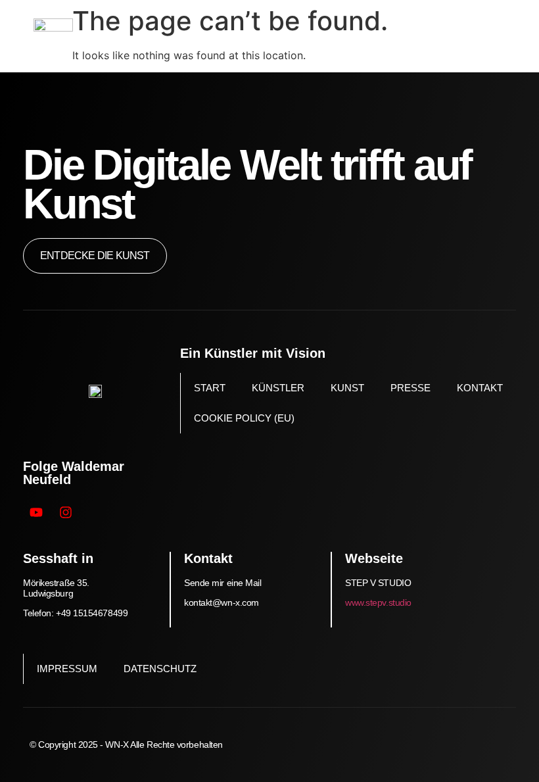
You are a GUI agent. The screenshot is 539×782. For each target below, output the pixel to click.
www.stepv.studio (378, 602)
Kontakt (480, 387)
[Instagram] (66, 512)
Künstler (278, 387)
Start (209, 387)
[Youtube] (36, 512)
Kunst (347, 387)
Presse (410, 387)
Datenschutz (160, 668)
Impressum (67, 668)
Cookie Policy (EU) (244, 418)
